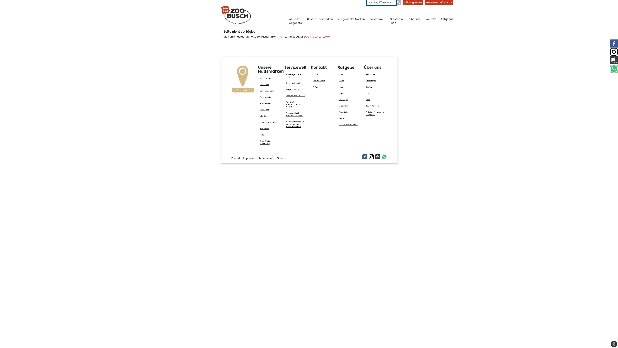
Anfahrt (316, 87)
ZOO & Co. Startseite (317, 37)
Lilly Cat (263, 116)
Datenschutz (266, 158)
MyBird (263, 135)
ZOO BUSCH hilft (372, 106)
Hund (341, 74)
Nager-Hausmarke (268, 122)
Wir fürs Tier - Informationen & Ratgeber (293, 104)
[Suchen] (398, 2)
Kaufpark (369, 87)
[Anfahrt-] (242, 80)
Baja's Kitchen (266, 103)
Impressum (249, 158)
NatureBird (264, 128)
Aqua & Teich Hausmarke (265, 142)
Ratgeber (447, 19)
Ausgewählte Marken (351, 19)
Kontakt (431, 19)
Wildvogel (343, 99)
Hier (281, 37)
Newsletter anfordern (438, 2)
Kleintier (342, 87)
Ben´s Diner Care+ (267, 91)
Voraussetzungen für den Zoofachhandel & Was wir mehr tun (295, 124)
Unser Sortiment (293, 83)
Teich (341, 118)
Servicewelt (377, 19)
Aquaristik (343, 106)
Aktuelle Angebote (295, 21)
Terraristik (343, 112)
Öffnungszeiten (413, 2)
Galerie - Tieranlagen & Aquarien (375, 113)
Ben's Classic (265, 97)
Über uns (415, 19)
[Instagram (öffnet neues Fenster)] (371, 156)
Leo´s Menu (264, 110)
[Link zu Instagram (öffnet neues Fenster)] (614, 52)
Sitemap (281, 158)
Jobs (368, 99)
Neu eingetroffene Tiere (293, 75)
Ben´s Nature (265, 78)
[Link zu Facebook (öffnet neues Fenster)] (614, 43)
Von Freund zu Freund (348, 125)
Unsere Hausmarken (320, 19)
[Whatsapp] (384, 156)
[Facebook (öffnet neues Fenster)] (364, 156)
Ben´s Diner (264, 84)
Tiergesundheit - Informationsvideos (294, 114)
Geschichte (370, 74)
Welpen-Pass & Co (294, 89)
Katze (341, 81)
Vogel (341, 93)
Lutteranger (371, 81)
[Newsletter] (377, 156)
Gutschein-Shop (397, 21)
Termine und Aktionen (295, 96)
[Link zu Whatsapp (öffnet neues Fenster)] (614, 69)
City (367, 93)
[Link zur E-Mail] (614, 60)
